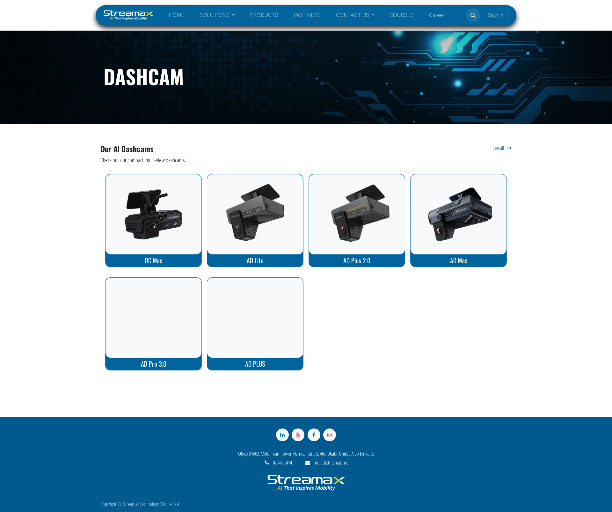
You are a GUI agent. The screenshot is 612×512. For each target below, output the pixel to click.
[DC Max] (153, 214)
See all (498, 147)
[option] (306, 221)
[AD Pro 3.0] (153, 318)
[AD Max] (458, 214)
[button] (473, 15)
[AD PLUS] (255, 318)
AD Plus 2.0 (356, 260)
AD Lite (255, 260)
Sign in (495, 15)
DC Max (153, 260)
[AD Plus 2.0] (357, 214)
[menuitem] (176, 15)
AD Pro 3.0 (153, 364)
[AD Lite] (255, 214)
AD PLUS (255, 364)
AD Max (458, 260)
